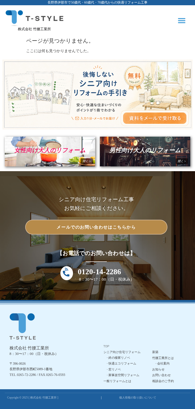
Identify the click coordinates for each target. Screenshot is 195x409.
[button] (182, 21)
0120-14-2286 (99, 271)
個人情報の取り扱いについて (137, 397)
